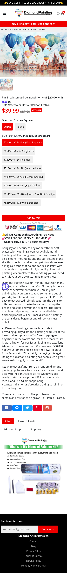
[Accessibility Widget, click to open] (5, 286)
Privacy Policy (33, 551)
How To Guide (26, 421)
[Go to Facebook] (7, 408)
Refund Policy (33, 560)
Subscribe (48, 529)
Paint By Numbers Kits (33, 565)
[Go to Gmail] (47, 408)
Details (8, 421)
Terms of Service (34, 555)
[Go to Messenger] (17, 408)
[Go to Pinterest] (37, 408)
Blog (33, 546)
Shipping (35, 429)
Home (4, 29)
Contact (33, 541)
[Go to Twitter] (28, 408)
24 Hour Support (14, 429)
